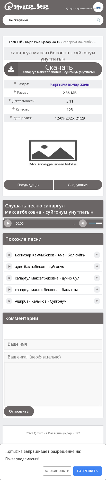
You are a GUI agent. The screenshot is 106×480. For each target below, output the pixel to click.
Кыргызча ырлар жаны (70, 84)
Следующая (78, 184)
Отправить (19, 411)
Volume (83, 223)
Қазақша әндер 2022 (64, 433)
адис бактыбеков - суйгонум (40, 266)
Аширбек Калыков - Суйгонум (40, 301)
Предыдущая (28, 184)
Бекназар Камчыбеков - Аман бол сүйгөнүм (53, 255)
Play (8, 223)
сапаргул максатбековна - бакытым (46, 289)
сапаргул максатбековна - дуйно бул (47, 278)
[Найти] (98, 20)
